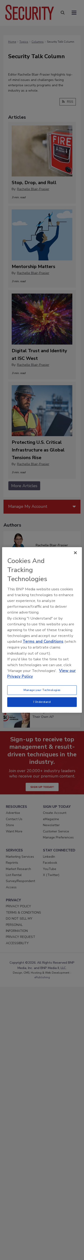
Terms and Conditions (43, 641)
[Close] (75, 553)
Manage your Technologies (42, 690)
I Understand (42, 702)
